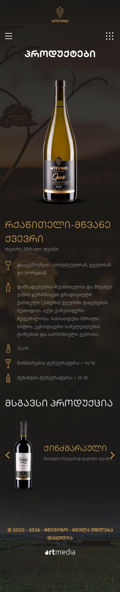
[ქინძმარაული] (23, 455)
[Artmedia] (60, 553)
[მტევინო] (60, 11)
